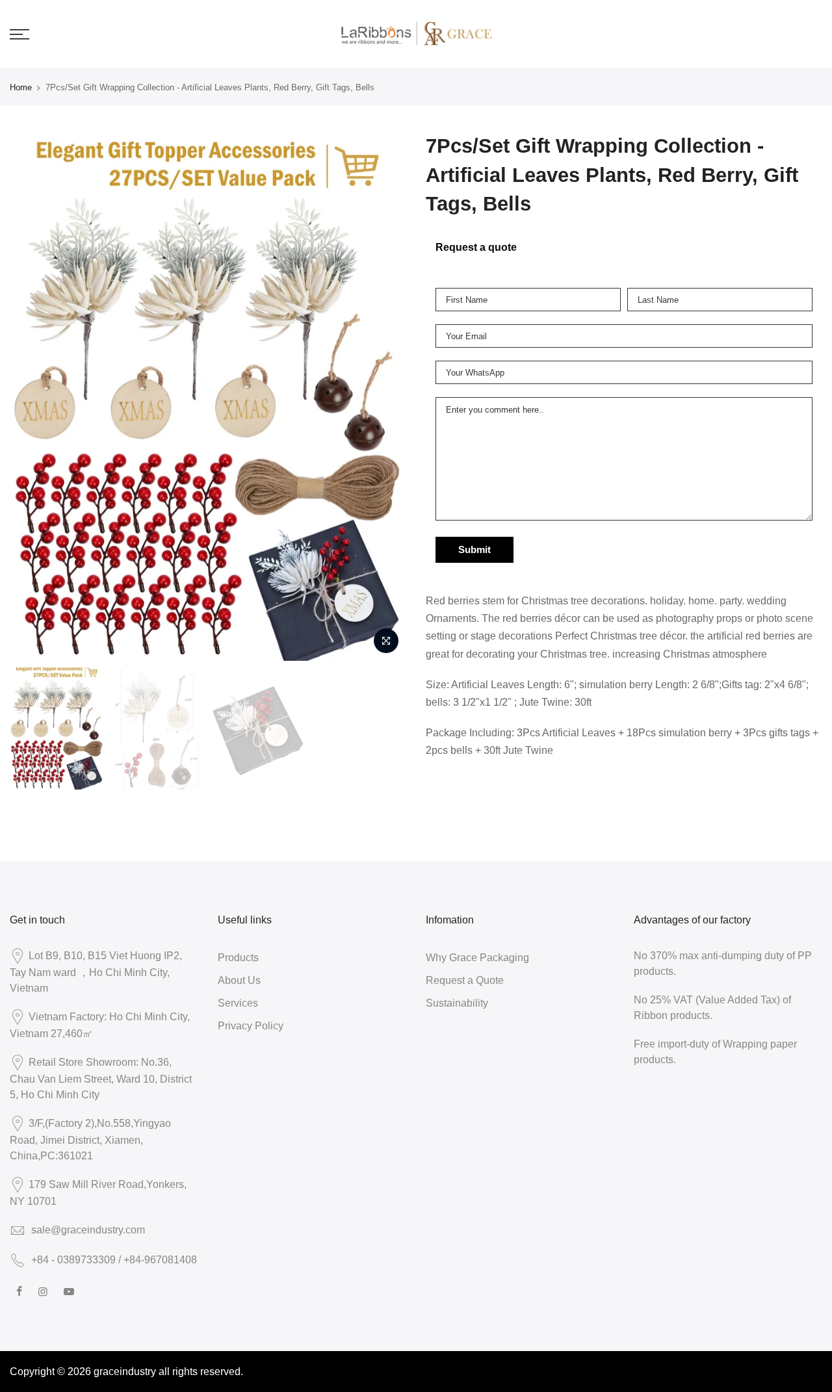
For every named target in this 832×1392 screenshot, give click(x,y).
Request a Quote (465, 980)
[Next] (383, 396)
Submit (474, 550)
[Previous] (32, 396)
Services (238, 1003)
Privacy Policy (250, 1025)
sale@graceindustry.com (88, 1229)
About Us (239, 980)
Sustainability (457, 1003)
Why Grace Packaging (477, 957)
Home (21, 87)
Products (238, 957)
